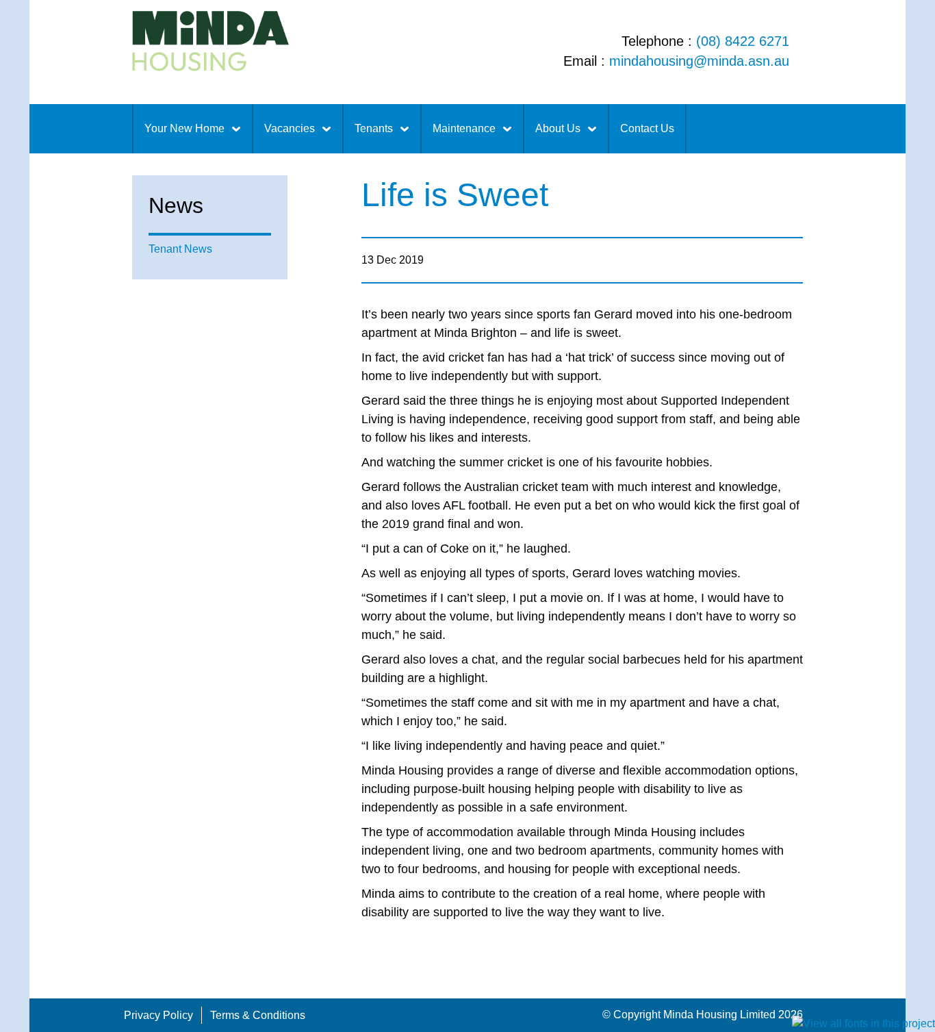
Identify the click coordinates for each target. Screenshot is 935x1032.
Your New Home (184, 128)
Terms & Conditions (257, 1015)
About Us (557, 128)
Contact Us (647, 128)
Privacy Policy (158, 1015)
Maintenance (464, 128)
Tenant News (180, 249)
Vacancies (289, 128)
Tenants (374, 128)
